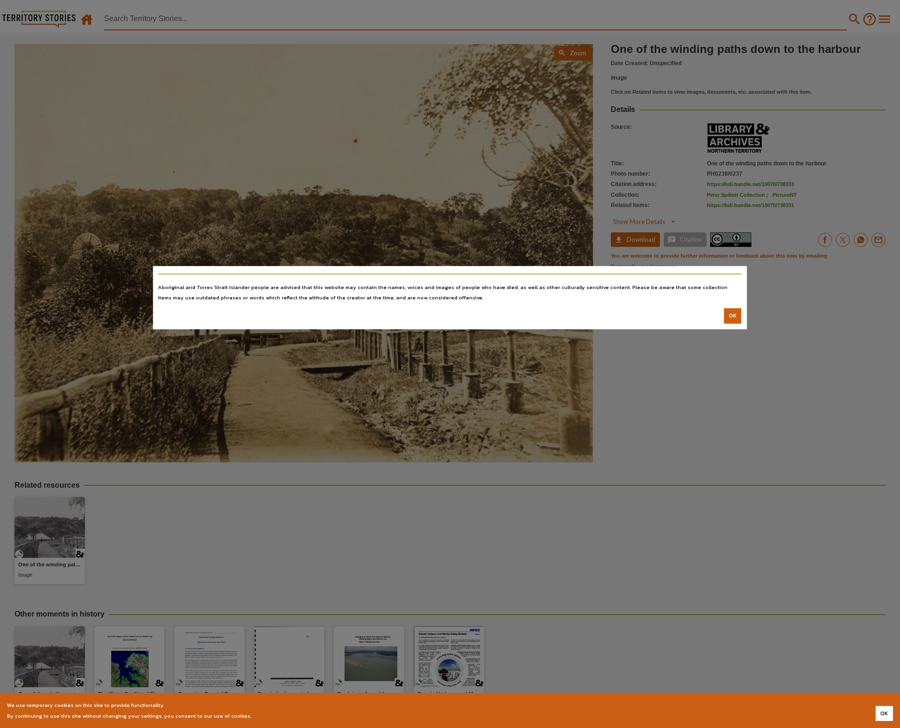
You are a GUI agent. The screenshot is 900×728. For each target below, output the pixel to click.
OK (733, 316)
